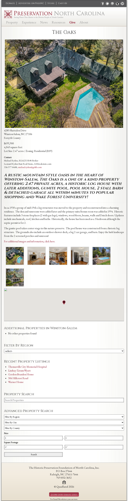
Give (72, 22)
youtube (122, 3)
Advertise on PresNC (31, 3)
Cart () (62, 3)
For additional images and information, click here (29, 241)
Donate (10, 3)
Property (12, 22)
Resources (58, 22)
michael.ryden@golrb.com (30, 167)
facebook (102, 3)
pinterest (112, 3)
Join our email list (64, 494)
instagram (117, 3)
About (83, 22)
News (44, 22)
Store (51, 3)
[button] (64, 302)
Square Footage (11, 442)
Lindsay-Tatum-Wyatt (19, 370)
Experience (29, 22)
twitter (107, 3)
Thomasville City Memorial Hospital (27, 366)
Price (6, 433)
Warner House (16, 382)
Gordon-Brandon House (21, 374)
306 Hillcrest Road (18, 378)
